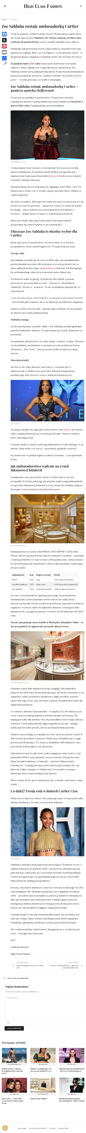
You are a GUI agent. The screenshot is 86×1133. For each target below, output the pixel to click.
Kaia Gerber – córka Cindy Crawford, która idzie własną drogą (12, 1101)
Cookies (52, 1128)
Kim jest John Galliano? (38, 1099)
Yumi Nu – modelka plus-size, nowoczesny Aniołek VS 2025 (41, 1070)
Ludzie (4, 19)
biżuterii (53, 176)
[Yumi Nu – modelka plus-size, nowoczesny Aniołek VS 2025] (43, 1055)
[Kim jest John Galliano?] (43, 1085)
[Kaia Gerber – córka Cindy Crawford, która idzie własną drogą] (14, 1085)
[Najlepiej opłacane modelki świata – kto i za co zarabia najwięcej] (71, 1055)
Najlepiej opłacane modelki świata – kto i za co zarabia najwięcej (71, 1070)
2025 (31, 63)
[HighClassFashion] (43, 6)
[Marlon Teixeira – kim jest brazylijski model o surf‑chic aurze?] (14, 1055)
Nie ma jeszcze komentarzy (18, 978)
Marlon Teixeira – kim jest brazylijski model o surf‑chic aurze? (12, 1071)
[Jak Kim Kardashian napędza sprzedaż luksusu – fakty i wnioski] (71, 1085)
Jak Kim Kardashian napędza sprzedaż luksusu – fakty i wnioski (71, 1100)
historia (50, 268)
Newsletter (63, 1128)
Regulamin (22, 1128)
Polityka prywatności (37, 1128)
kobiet (67, 429)
